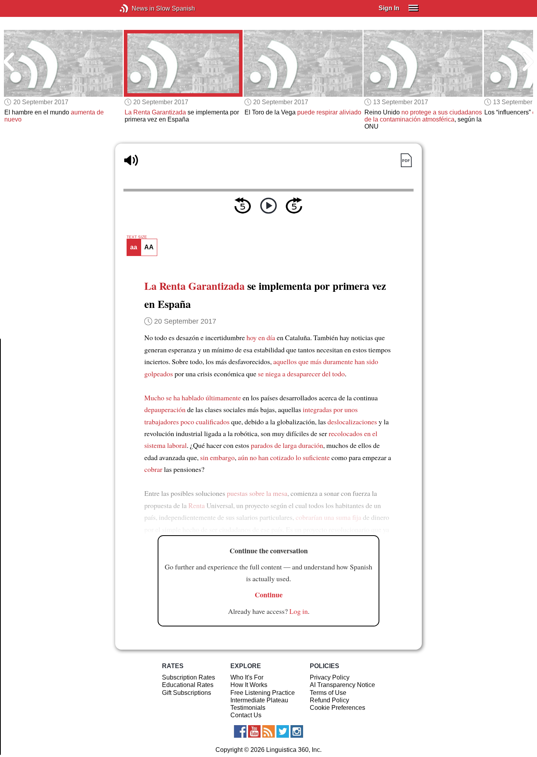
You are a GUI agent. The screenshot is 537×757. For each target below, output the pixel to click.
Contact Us (245, 715)
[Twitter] (282, 731)
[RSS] (268, 731)
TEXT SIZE (137, 237)
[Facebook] (240, 731)
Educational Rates (187, 684)
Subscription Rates (188, 677)
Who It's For (246, 677)
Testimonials (247, 707)
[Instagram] (297, 731)
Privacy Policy (329, 677)
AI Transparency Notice (342, 684)
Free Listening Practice (262, 692)
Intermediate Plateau (259, 700)
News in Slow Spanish (136, 8)
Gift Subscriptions (186, 692)
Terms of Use (328, 692)
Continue (269, 594)
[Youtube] (254, 731)
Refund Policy (329, 700)
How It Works (248, 684)
